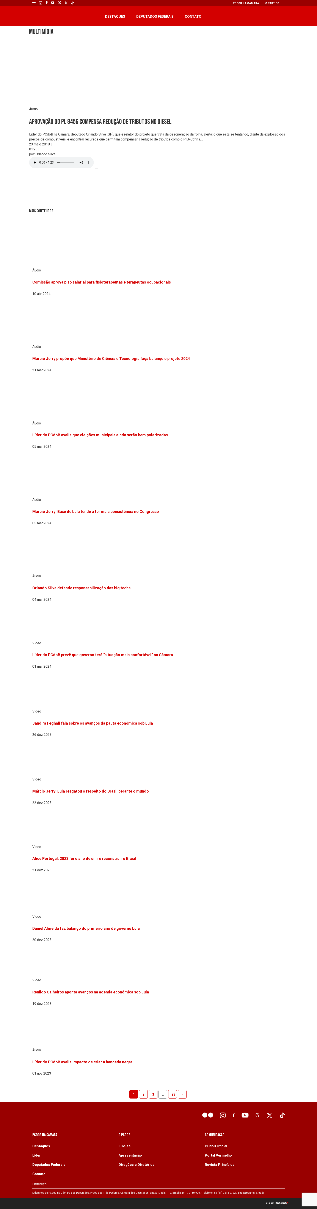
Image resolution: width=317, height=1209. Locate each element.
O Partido (272, 3)
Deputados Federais (155, 16)
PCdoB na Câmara (246, 3)
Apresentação (130, 1155)
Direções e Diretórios (136, 1165)
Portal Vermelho (218, 1155)
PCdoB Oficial (216, 1146)
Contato (193, 16)
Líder (36, 1155)
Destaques (115, 16)
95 (173, 1094)
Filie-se (125, 1146)
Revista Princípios (219, 1165)
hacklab (281, 1203)
